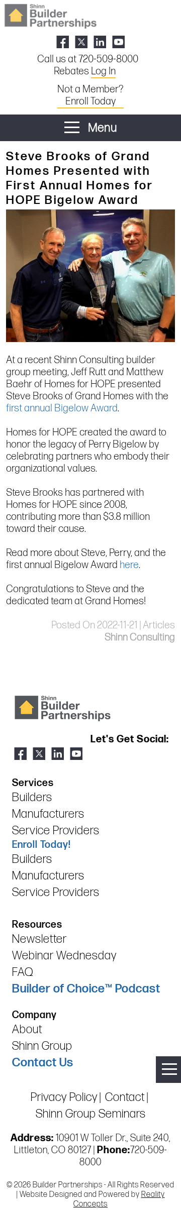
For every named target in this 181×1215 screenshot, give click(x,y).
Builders (32, 797)
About (27, 1029)
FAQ (22, 972)
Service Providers (56, 830)
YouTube (118, 42)
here (129, 565)
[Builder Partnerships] (50, 15)
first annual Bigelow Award (62, 408)
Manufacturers (48, 814)
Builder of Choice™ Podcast (86, 988)
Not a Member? (90, 95)
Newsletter (39, 939)
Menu (101, 128)
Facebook (62, 42)
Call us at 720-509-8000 (87, 59)
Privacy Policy (64, 1097)
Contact (125, 1097)
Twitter (81, 42)
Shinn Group (42, 1046)
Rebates (85, 71)
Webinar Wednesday (64, 955)
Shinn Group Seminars (91, 1114)
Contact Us (42, 1062)
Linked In (100, 42)
